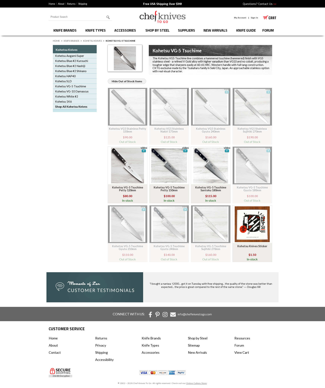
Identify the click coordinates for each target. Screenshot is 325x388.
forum (268, 30)
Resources (242, 338)
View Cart (241, 352)
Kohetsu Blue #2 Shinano (71, 71)
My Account (240, 17)
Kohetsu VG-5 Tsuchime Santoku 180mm (210, 189)
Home (52, 3)
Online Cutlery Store (196, 383)
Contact (55, 352)
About (61, 3)
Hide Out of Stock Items (127, 81)
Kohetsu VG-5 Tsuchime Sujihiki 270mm (210, 247)
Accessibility (104, 360)
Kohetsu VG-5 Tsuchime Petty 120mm (127, 189)
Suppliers (186, 30)
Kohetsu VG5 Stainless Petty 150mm (127, 130)
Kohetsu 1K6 (63, 101)
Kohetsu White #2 (66, 96)
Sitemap (194, 345)
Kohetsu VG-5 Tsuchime (70, 86)
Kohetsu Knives (92, 40)
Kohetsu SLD (63, 81)
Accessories (125, 30)
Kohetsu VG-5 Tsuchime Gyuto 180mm (252, 189)
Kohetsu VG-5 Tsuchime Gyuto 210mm (127, 247)
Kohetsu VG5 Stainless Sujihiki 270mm (252, 130)
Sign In (254, 17)
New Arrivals (215, 30)
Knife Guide (246, 30)
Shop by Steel (157, 30)
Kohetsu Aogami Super (69, 55)
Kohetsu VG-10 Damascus (72, 91)
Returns (71, 3)
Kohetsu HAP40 (65, 76)
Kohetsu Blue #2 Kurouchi (71, 61)
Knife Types (95, 30)
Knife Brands (65, 30)
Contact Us (267, 4)
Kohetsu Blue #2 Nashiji (70, 66)
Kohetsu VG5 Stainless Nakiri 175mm (169, 130)
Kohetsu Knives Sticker (252, 246)
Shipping (82, 3)
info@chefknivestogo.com (195, 314)
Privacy (100, 345)
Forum (239, 345)
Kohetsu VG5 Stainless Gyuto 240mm (210, 130)
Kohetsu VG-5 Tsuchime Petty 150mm (169, 189)
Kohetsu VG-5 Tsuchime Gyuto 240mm (169, 247)
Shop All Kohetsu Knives (71, 106)
